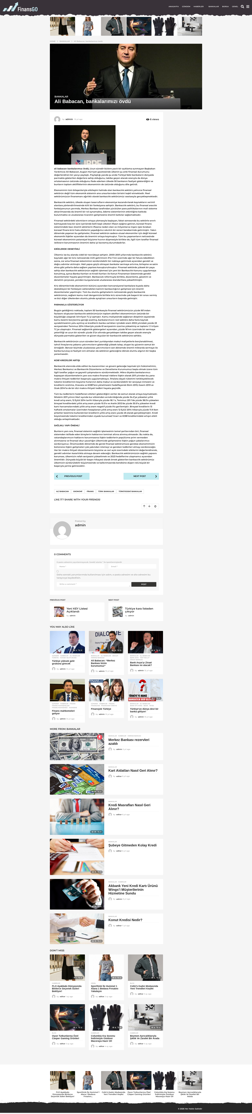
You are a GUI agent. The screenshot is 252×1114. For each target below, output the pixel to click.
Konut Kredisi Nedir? (125, 920)
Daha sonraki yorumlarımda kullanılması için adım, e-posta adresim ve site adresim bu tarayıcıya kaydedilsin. (104, 576)
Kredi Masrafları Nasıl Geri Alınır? (129, 807)
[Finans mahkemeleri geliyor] (67, 690)
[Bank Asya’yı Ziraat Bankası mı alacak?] (145, 642)
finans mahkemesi (60, 707)
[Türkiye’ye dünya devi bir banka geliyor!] (145, 690)
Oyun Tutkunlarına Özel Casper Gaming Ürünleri (65, 1037)
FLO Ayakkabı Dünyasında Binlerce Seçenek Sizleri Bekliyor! (67, 989)
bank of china (136, 705)
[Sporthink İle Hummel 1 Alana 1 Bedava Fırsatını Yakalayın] (106, 967)
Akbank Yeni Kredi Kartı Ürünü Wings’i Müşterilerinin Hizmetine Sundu (133, 889)
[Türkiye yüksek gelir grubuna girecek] (67, 642)
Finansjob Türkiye (101, 709)
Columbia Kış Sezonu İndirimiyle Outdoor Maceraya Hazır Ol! (103, 1038)
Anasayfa (174, 6)
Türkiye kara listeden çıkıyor (139, 610)
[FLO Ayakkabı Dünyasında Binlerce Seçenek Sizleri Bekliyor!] (67, 967)
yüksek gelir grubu (68, 657)
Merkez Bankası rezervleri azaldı (128, 742)
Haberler (199, 6)
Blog (132, 983)
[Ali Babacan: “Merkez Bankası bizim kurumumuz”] (106, 642)
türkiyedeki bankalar (130, 491)
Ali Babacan (62, 491)
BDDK (146, 705)
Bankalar (214, 6)
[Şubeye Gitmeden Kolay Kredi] (77, 857)
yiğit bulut (144, 657)
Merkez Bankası (97, 657)
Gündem (186, 6)
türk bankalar (106, 491)
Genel (235, 6)
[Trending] (99, 737)
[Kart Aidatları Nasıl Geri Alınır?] (77, 779)
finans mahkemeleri (61, 705)
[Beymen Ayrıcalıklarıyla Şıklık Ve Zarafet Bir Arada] (145, 1017)
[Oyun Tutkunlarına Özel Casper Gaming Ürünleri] (67, 1017)
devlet (115, 656)
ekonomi (77, 491)
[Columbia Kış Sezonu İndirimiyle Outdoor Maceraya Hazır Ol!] (106, 1017)
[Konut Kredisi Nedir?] (77, 928)
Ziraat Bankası (136, 659)
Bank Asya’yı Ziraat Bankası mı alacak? (141, 664)
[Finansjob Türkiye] (106, 690)
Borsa (225, 6)
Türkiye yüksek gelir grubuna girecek (63, 662)
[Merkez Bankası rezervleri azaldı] (77, 746)
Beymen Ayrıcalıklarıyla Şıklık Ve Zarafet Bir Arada (144, 1037)
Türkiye (55, 657)
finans (90, 491)
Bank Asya (134, 657)
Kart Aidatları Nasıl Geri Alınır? (133, 770)
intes (151, 705)
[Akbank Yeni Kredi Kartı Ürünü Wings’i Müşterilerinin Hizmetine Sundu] (77, 894)
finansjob (95, 705)
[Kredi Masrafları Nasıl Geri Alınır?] (77, 817)
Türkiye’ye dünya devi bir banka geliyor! (144, 710)
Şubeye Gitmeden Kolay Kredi (132, 845)
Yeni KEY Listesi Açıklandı (77, 610)
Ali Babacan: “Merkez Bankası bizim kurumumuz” (103, 663)
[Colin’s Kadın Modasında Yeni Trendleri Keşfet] (145, 967)
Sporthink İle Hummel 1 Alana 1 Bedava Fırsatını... (88, 1094)
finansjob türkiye (109, 705)
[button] (242, 6)
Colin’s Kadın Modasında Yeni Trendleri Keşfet (144, 987)
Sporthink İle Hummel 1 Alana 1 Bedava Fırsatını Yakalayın (104, 989)
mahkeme (73, 707)
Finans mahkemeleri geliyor (63, 712)
